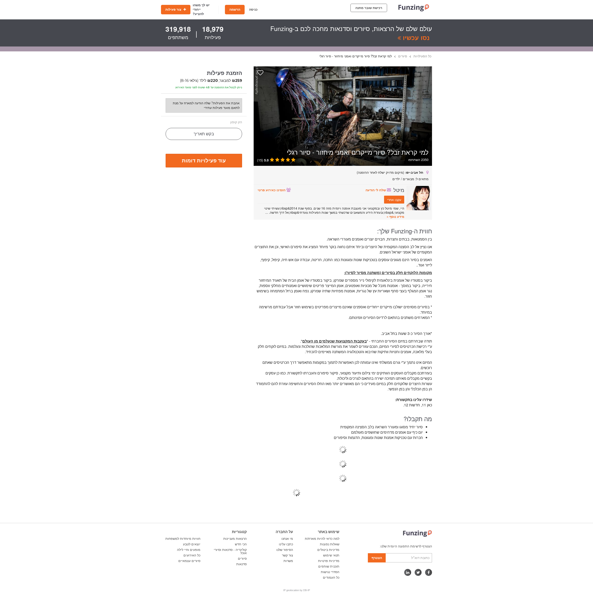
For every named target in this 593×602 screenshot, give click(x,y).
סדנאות (241, 564)
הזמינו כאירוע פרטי (272, 190)
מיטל (398, 189)
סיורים (242, 558)
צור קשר (287, 555)
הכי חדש (241, 544)
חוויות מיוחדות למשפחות (182, 538)
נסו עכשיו (415, 37)
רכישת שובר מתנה (368, 8)
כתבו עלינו (286, 544)
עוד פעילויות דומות (204, 160)
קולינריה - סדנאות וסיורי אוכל (230, 551)
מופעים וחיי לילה (188, 550)
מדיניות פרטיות (328, 561)
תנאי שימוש (331, 555)
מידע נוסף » (395, 216)
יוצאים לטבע (191, 544)
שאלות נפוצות (329, 544)
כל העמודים (331, 577)
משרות (288, 561)
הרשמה (234, 9)
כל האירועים (191, 555)
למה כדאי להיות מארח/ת (322, 538)
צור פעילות (173, 9)
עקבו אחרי (394, 199)
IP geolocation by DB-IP (296, 590)
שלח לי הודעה (376, 190)
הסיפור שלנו (284, 550)
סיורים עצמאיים (189, 561)
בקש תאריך (204, 133)
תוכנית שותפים (328, 566)
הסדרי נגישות (330, 572)
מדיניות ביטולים (328, 550)
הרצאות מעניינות (235, 538)
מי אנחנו (287, 538)
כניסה (253, 9)
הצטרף (377, 558)
